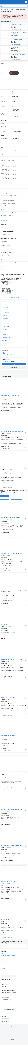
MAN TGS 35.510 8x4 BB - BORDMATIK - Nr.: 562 (13, 517)
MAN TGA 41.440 (5, 919)
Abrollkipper (4, 315)
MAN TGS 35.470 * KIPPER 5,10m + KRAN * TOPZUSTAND (19, 32)
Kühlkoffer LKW (5, 318)
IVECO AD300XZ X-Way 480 (8, 697)
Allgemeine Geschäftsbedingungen (9, 992)
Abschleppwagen (5, 326)
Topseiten (4, 1004)
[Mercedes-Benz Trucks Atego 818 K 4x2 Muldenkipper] (14, 650)
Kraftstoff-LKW (5, 334)
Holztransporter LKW (6, 337)
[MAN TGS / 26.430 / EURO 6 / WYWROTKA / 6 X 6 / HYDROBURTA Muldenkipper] (14, 764)
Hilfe (2, 970)
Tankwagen (4, 340)
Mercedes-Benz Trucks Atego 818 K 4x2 (14, 659)
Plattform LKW (5, 329)
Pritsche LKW (5, 307)
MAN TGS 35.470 (14, 47)
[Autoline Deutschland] (8, 2)
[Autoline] (5, 9)
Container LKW (5, 342)
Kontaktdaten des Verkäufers (8, 973)
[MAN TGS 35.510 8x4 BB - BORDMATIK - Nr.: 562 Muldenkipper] (14, 508)
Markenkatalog (5, 1001)
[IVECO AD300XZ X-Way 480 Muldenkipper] (14, 688)
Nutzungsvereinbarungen (16, 499)
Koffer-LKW (4, 310)
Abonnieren (4, 496)
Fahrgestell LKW (5, 312)
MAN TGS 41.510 (5, 624)
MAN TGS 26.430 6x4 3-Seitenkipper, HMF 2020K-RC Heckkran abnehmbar (19, 24)
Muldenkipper (15, 96)
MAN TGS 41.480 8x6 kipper (8, 735)
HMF (13, 128)
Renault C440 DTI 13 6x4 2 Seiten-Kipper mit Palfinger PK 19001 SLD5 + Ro (19, 39)
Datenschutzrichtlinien (4, 499)
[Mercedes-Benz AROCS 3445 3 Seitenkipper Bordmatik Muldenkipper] (14, 581)
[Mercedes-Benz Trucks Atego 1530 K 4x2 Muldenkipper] (14, 544)
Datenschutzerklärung (6, 994)
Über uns (3, 968)
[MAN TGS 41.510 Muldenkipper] (14, 615)
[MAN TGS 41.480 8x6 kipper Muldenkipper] (14, 726)
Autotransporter (5, 323)
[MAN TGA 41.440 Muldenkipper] (14, 910)
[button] (26, 2)
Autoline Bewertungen (6, 999)
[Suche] (26, 6)
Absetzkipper (4, 345)
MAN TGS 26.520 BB (6, 468)
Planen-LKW (4, 332)
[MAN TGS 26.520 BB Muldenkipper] (14, 459)
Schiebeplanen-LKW (6, 321)
